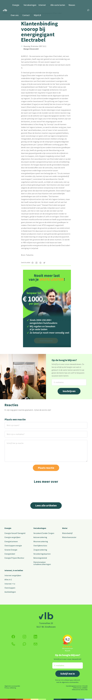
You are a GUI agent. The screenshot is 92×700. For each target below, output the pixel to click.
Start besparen (46, 340)
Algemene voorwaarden (12, 686)
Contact (26, 15)
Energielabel (10, 554)
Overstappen (10, 588)
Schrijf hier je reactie (11, 441)
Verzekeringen (30, 5)
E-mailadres (57, 380)
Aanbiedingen (10, 592)
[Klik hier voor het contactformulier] (35, 644)
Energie (15, 5)
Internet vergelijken (13, 575)
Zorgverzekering (40, 550)
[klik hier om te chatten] (24, 644)
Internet (42, 5)
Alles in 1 (8, 579)
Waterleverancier (69, 537)
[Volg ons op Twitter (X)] (35, 636)
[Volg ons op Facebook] (13, 636)
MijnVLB (37, 15)
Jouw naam (9, 423)
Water (64, 528)
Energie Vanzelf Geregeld (15, 533)
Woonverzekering (40, 541)
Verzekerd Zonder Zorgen (43, 533)
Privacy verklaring (10, 688)
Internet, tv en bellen (14, 570)
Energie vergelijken (12, 537)
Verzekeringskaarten (42, 554)
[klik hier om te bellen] (13, 644)
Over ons (15, 15)
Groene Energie (11, 550)
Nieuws (72, 5)
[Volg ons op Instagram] (24, 636)
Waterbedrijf (67, 533)
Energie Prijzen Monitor (14, 558)
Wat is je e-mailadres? (12, 432)
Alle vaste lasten (57, 5)
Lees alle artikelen (46, 505)
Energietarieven (11, 541)
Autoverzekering (40, 537)
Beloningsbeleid (40, 558)
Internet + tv (10, 583)
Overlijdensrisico (40, 545)
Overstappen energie (13, 545)
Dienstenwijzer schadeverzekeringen (42, 563)
